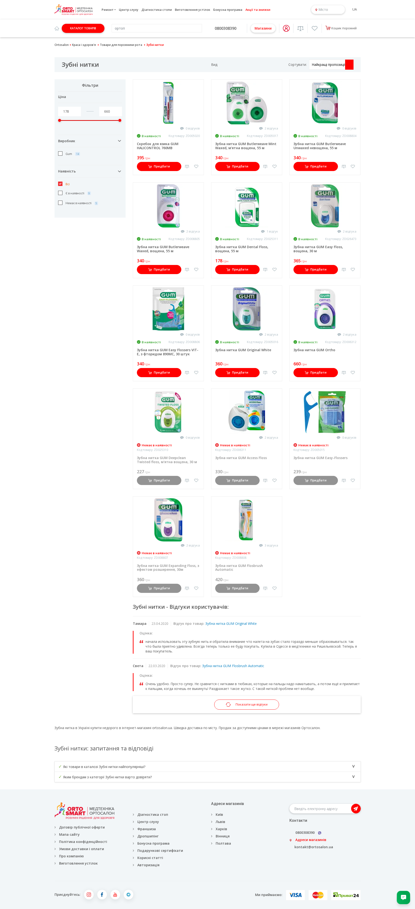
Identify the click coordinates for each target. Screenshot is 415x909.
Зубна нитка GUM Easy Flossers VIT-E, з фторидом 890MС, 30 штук (167, 352)
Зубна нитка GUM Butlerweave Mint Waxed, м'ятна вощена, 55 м (245, 145)
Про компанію (71, 856)
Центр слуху (128, 9)
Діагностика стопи (156, 9)
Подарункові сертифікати (160, 850)
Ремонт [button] (108, 9)
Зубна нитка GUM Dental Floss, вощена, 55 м (241, 249)
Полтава (223, 843)
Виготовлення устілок (192, 9)
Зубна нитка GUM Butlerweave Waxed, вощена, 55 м (163, 249)
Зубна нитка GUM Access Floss (241, 457)
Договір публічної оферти (82, 827)
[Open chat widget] (403, 897)
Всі (67, 184)
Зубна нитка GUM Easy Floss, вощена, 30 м (318, 249)
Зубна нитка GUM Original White (243, 350)
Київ (219, 814)
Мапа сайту (69, 834)
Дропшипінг (148, 836)
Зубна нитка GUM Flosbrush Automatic (239, 567)
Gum (69, 154)
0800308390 (225, 28)
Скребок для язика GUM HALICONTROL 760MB (157, 145)
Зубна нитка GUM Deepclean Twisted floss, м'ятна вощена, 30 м (167, 459)
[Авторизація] (286, 28)
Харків (221, 829)
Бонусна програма (227, 9)
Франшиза (146, 829)
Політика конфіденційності (83, 841)
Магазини (263, 28)
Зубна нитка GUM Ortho (314, 350)
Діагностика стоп (152, 814)
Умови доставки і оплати (81, 849)
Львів (220, 821)
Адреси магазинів (310, 839)
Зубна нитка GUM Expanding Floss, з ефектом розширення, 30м (168, 567)
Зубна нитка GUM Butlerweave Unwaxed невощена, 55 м (319, 145)
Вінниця (223, 836)
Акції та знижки (257, 9)
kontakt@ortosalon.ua (313, 847)
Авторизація (147, 865)
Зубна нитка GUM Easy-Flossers (320, 457)
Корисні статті (150, 857)
